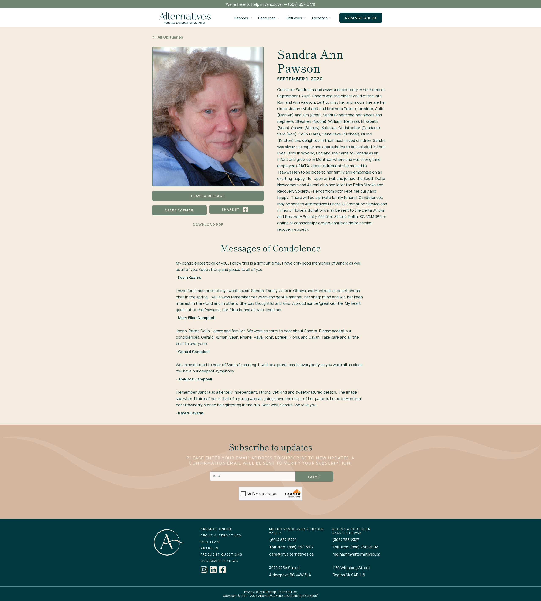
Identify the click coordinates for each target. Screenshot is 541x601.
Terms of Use (287, 592)
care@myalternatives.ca (291, 554)
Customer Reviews (219, 561)
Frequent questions (221, 554)
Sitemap (270, 592)
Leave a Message (208, 196)
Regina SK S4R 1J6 (348, 574)
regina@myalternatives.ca (356, 554)
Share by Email (179, 210)
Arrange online (360, 18)
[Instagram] (204, 569)
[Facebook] (222, 569)
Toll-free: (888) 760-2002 (355, 546)
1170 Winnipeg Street (351, 567)
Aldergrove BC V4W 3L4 (290, 574)
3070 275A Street (284, 567)
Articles (209, 548)
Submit (314, 476)
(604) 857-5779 (301, 4)
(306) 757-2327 (345, 539)
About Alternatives (221, 535)
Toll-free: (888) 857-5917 (291, 546)
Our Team (210, 542)
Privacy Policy (253, 592)
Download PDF (208, 224)
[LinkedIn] (213, 569)
